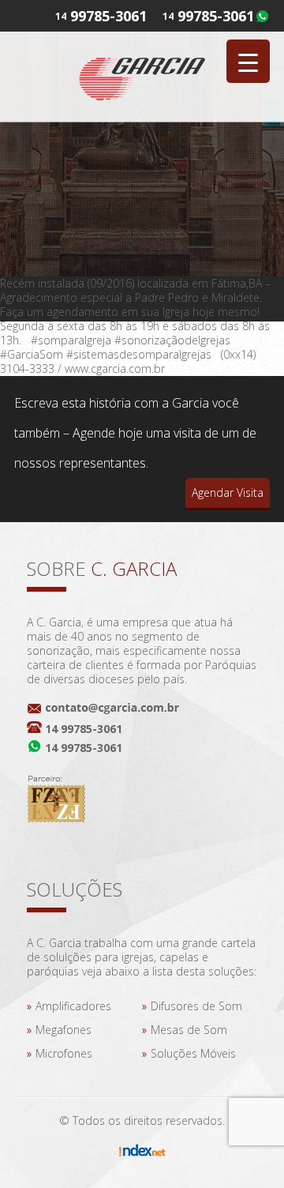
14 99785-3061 (83, 728)
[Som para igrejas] (142, 75)
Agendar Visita (227, 492)
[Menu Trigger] (248, 61)
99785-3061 (216, 15)
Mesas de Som (189, 1029)
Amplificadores (73, 1005)
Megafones (64, 1029)
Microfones (64, 1053)
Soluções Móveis (193, 1053)
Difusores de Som (196, 1005)
